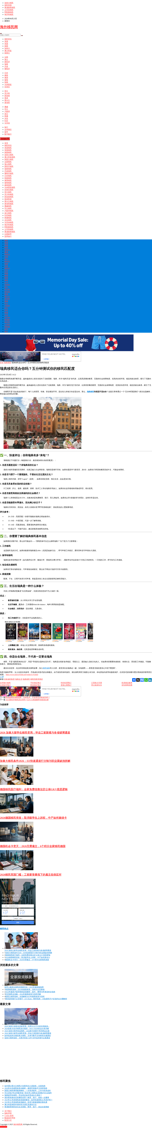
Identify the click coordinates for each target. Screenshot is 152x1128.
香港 (6, 98)
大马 (6, 282)
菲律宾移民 (8, 190)
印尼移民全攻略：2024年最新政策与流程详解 (23, 994)
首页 (6, 143)
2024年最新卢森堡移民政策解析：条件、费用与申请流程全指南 (30, 992)
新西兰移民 (8, 159)
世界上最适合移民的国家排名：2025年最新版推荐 (24, 987)
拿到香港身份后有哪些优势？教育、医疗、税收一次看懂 (26, 1097)
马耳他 (7, 123)
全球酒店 (8, 129)
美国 (6, 41)
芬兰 (6, 109)
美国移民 (8, 148)
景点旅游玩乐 (96, 685)
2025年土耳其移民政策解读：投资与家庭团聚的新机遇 (25, 1102)
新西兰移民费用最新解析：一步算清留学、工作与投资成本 (27, 1090)
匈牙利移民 (8, 14)
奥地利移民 (8, 204)
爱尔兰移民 (8, 201)
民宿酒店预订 (35, 685)
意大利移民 (8, 194)
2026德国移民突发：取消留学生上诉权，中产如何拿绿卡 (33, 817)
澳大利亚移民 (9, 157)
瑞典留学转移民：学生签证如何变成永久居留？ (23, 1095)
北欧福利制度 (9, 679)
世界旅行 (8, 236)
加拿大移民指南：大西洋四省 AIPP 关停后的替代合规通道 (27, 1038)
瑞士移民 (8, 164)
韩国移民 (8, 178)
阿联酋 (7, 327)
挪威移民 (8, 206)
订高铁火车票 (96, 683)
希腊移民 (8, 218)
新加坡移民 (8, 197)
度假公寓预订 (66, 685)
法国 (6, 57)
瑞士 (6, 59)
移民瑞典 (46, 668)
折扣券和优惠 (127, 685)
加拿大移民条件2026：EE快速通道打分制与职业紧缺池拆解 (35, 760)
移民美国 (8, 5)
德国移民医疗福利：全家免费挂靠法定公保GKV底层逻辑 (34, 789)
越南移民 (8, 185)
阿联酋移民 (8, 12)
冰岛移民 (8, 220)
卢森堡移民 (8, 211)
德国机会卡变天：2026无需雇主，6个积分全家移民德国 (32, 846)
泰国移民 (8, 180)
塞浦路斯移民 (9, 7)
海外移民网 (9, 27)
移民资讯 (8, 39)
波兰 (6, 114)
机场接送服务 (127, 683)
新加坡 (7, 96)
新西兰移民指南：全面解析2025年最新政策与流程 (25, 996)
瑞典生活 (18, 679)
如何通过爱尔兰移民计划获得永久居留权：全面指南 (24, 1086)
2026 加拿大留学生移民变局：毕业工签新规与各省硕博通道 (35, 732)
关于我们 (8, 1111)
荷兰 (6, 91)
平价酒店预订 (35, 683)
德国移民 (8, 152)
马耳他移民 (8, 222)
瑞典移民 (8, 169)
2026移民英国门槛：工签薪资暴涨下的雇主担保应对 (30, 874)
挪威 (6, 107)
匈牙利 (7, 322)
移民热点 (4, 928)
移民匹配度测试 (36, 679)
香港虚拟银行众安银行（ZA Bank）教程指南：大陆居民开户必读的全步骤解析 (36, 999)
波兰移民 (8, 213)
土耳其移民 (8, 10)
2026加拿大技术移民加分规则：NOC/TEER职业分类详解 (26, 1029)
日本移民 (8, 176)
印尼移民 (8, 215)
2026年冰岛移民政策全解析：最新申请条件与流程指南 (25, 1088)
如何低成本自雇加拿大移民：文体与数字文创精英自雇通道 (27, 1035)
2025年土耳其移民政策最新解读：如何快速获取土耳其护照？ (28, 1100)
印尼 (6, 121)
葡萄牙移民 (8, 173)
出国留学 (8, 234)
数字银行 (8, 134)
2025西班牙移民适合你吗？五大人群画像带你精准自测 (27, 700)
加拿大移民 (8, 3)
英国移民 (8, 150)
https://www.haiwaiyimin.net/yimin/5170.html (22, 674)
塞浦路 (7, 320)
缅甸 (6, 80)
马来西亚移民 (9, 187)
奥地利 (7, 103)
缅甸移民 (8, 183)
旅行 (6, 127)
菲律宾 (7, 87)
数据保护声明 (9, 1118)
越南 (6, 75)
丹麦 (6, 66)
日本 (6, 73)
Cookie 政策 (9, 1116)
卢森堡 (7, 111)
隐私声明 (8, 1113)
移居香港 (8, 199)
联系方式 (8, 1120)
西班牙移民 (8, 166)
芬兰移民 (8, 208)
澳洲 (6, 252)
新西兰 (7, 53)
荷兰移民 (8, 192)
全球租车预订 (5, 685)
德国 (6, 46)
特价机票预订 (66, 683)
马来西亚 (8, 85)
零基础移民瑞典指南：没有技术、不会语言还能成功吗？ (27, 697)
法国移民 (8, 162)
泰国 (6, 78)
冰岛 (6, 118)
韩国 (6, 82)
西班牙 (7, 62)
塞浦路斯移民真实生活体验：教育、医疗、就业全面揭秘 (26, 1107)
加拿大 (7, 48)
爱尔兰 (7, 100)
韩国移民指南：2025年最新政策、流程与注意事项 (25, 989)
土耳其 (7, 324)
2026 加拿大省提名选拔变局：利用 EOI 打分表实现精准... (26, 1026)
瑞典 (6, 64)
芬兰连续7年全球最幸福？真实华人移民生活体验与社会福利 (28, 1093)
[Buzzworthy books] (48, 641)
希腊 (6, 116)
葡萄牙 (7, 69)
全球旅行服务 (5, 683)
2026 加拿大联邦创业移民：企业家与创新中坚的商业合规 (26, 1031)
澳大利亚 (8, 51)
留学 (6, 132)
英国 (6, 44)
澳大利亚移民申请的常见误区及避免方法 (20, 1104)
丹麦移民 (8, 171)
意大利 (7, 93)
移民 (6, 240)
